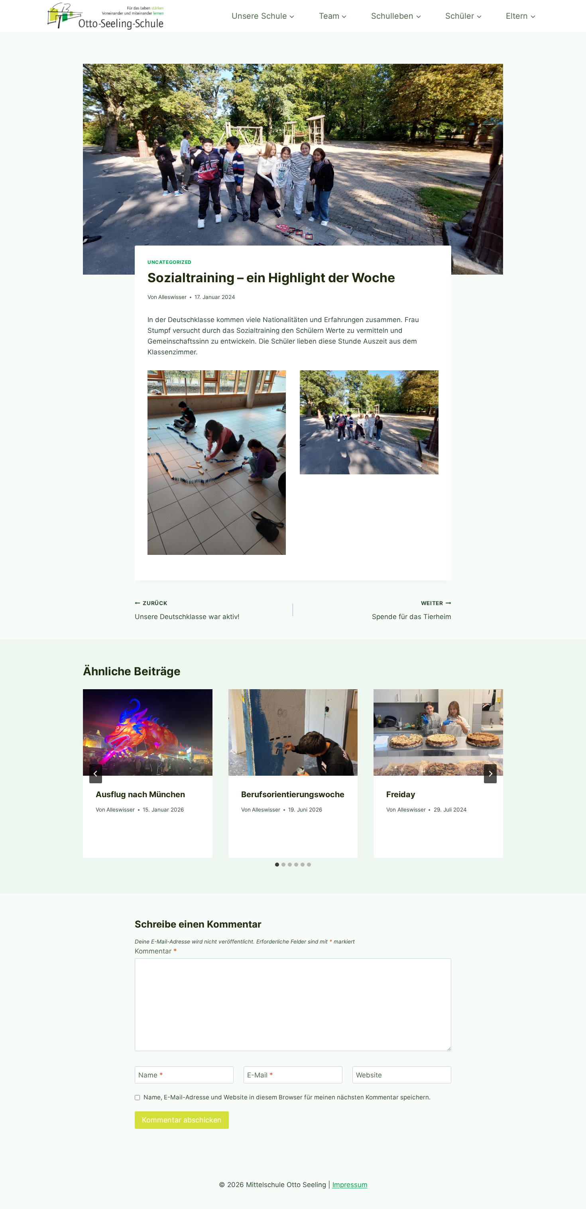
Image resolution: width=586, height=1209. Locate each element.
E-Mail (260, 1075)
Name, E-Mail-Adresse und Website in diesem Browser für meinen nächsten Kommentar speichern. (287, 1097)
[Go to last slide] (95, 773)
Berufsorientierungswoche (292, 794)
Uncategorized (169, 262)
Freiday (400, 794)
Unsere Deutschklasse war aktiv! (187, 610)
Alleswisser (172, 297)
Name (150, 1075)
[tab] (277, 865)
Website (369, 1075)
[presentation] (147, 732)
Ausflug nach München (140, 794)
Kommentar (156, 951)
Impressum (350, 1185)
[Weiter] (490, 773)
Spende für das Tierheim (411, 610)
